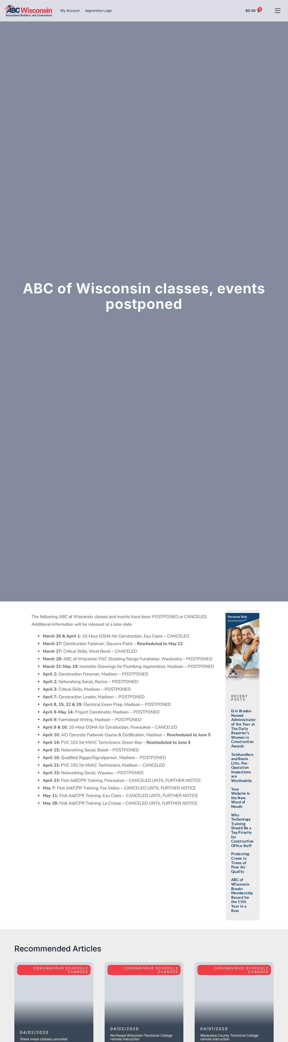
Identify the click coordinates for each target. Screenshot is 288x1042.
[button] (277, 11)
